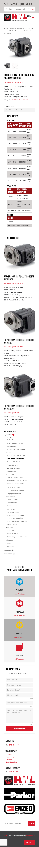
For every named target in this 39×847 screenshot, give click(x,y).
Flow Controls (12, 499)
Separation (8, 554)
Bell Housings (12, 525)
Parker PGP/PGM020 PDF (13, 283)
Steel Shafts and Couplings (17, 521)
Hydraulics (13, 28)
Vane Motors (11, 472)
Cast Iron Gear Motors (20, 100)
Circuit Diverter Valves (15, 490)
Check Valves (12, 503)
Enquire (27, 4)
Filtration (7, 550)
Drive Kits (9, 528)
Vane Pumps (12, 446)
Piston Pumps (12, 440)
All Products (19, 659)
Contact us (29, 842)
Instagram (10, 757)
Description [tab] (10, 106)
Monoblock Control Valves (17, 481)
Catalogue (19, 655)
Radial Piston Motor (14, 468)
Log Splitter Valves (14, 494)
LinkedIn (9, 760)
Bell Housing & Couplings (15, 516)
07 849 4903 (14, 772)
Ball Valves (11, 509)
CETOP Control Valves (15, 477)
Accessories (10, 546)
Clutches (10, 530)
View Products (19, 594)
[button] (32, 39)
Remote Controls (13, 487)
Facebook (9, 755)
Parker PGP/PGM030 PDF (13, 347)
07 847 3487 (11, 4)
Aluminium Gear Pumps (16, 450)
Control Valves (11, 475)
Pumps (8, 437)
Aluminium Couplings (15, 518)
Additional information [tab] (15, 110)
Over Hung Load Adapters (17, 537)
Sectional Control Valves (16, 484)
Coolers (8, 543)
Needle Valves (12, 506)
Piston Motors (12, 465)
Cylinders (9, 540)
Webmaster (30, 836)
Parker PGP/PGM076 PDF (13, 83)
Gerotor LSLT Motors (14, 462)
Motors (20, 28)
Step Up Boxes (12, 534)
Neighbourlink (11, 762)
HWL (6, 836)
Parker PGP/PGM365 (11, 413)
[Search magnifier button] (33, 9)
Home (6, 28)
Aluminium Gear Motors (16, 455)
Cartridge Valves (13, 512)
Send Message (19, 729)
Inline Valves (10, 497)
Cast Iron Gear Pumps (15, 443)
